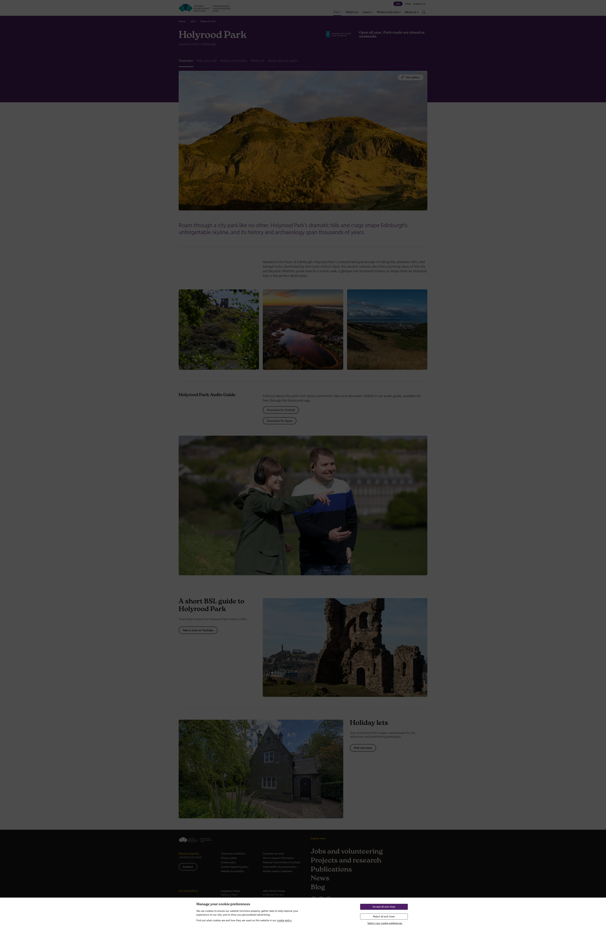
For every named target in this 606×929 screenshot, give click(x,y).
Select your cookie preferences (384, 923)
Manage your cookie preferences (223, 904)
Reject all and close (384, 916)
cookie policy (284, 920)
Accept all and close (384, 906)
